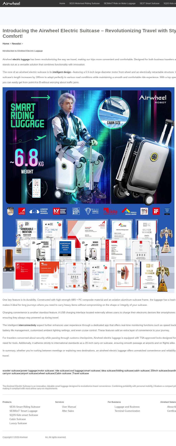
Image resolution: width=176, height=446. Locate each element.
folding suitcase (124, 370)
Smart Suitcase (36, 437)
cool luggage (77, 370)
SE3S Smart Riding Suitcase (24, 406)
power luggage (29, 370)
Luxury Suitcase (18, 423)
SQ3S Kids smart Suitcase (23, 415)
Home (62, 3)
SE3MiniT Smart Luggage (23, 410)
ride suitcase (62, 370)
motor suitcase (46, 370)
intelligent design (62, 72)
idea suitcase (108, 370)
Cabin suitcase (63, 373)
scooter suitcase (11, 370)
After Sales (68, 410)
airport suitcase (29, 373)
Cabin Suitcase (17, 419)
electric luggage (21, 59)
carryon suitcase (11, 373)
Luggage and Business (127, 406)
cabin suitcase (141, 370)
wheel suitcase (46, 373)
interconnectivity (27, 325)
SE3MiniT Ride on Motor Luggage (120, 3)
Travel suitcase (81, 373)
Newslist (16, 43)
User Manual (69, 406)
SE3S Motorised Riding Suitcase (84, 3)
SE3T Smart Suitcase (150, 3)
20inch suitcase (159, 370)
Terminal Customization (127, 410)
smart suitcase (92, 370)
